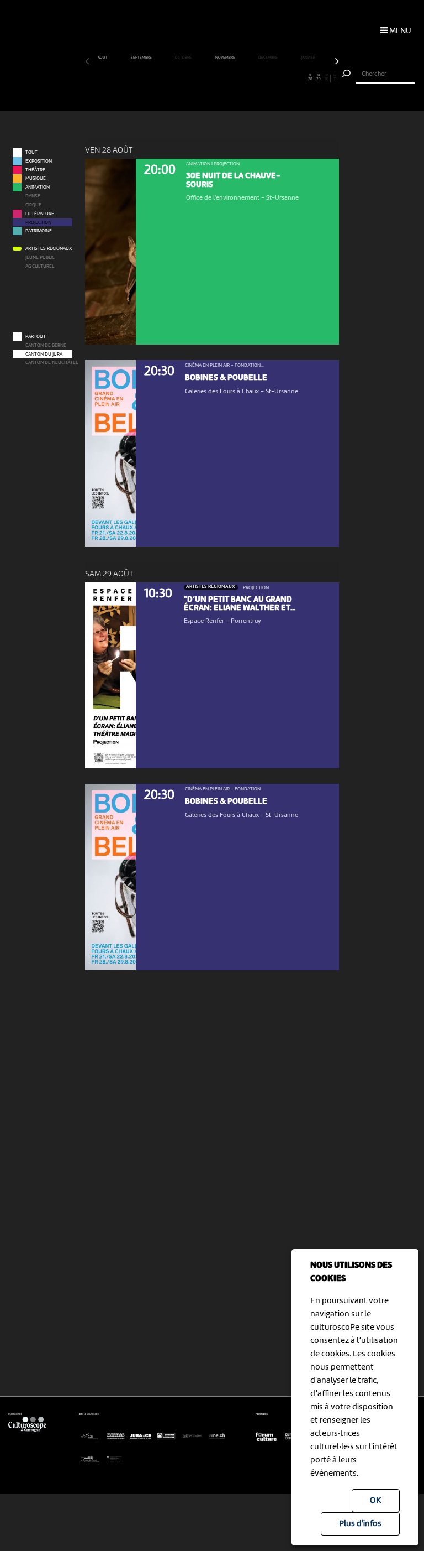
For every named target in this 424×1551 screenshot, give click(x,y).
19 (237, 78)
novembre (225, 58)
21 (253, 78)
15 (203, 78)
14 (195, 78)
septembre (141, 58)
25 (286, 78)
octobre (183, 58)
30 (326, 78)
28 (310, 78)
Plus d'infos (360, 1523)
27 (302, 78)
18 (228, 78)
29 (318, 78)
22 (261, 78)
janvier (308, 58)
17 (220, 78)
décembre (268, 58)
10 (163, 78)
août (103, 58)
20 (244, 78)
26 (294, 78)
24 (277, 78)
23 (270, 78)
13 (187, 78)
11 (170, 78)
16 (212, 78)
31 (334, 78)
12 (179, 78)
